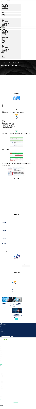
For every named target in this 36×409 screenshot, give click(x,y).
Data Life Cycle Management (5, 21)
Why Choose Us (3, 14)
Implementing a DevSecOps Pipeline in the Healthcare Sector (17, 314)
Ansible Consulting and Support (5, 9)
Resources (3, 11)
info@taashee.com (1, 331)
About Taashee (3, 54)
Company (2, 13)
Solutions (3, 3)
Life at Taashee (3, 15)
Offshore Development (2, 386)
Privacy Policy (2, 377)
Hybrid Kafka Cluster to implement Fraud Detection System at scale (17, 303)
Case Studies (3, 12)
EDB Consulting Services (4, 10)
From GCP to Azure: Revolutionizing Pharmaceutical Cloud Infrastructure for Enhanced (6, 303)
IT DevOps (3, 19)
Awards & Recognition (4, 55)
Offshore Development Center (5, 6)
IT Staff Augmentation (4, 7)
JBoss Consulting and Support (5, 8)
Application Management (4, 4)
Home (1, 43)
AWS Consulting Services (4, 24)
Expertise (2, 22)
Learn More (14, 306)
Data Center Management (4, 20)
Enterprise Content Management (5, 5)
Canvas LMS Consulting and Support (5, 23)
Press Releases (2, 393)
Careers (3, 56)
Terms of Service (16, 402)
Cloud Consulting (4, 18)
